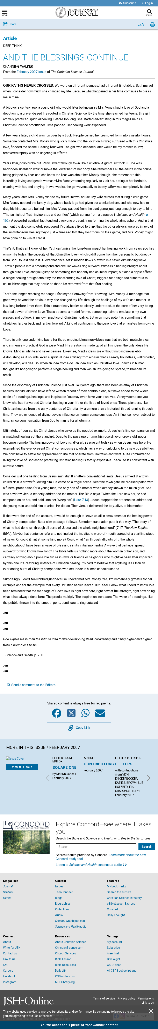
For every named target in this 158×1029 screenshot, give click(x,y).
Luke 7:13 (81, 500)
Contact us (10, 953)
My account (114, 942)
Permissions (146, 998)
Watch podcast (70, 920)
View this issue (22, 767)
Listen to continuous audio (89, 865)
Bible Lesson (63, 959)
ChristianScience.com (69, 947)
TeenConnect (64, 892)
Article (10, 38)
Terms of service (104, 998)
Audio (59, 915)
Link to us (9, 959)
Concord (112, 909)
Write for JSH (11, 947)
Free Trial (113, 953)
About (7, 942)
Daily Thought (116, 915)
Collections (62, 909)
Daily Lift (60, 970)
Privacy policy (126, 998)
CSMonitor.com (65, 976)
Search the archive (119, 892)
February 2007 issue (31, 72)
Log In (149, 3)
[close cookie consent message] (151, 1011)
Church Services (65, 953)
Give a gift (113, 959)
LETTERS (123, 764)
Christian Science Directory (124, 898)
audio (70, 926)
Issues (59, 886)
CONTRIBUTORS (99, 764)
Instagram (9, 982)
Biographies (63, 903)
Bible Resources (65, 965)
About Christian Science (70, 942)
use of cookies (43, 1016)
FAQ (5, 965)
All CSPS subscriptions (121, 970)
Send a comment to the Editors (33, 685)
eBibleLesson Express (121, 903)
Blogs (58, 898)
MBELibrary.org (65, 982)
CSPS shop (114, 965)
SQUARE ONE (64, 767)
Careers (8, 970)
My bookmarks (116, 886)
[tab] (27, 881)
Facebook (9, 976)
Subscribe (129, 3)
